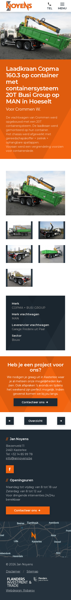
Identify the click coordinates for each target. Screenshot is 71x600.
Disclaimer (13, 571)
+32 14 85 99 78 (50, 6)
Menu (62, 8)
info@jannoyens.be (19, 458)
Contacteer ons (33, 402)
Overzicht (35, 421)
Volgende (61, 421)
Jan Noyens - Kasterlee (19, 6)
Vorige (10, 421)
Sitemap (32, 571)
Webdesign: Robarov (20, 590)
